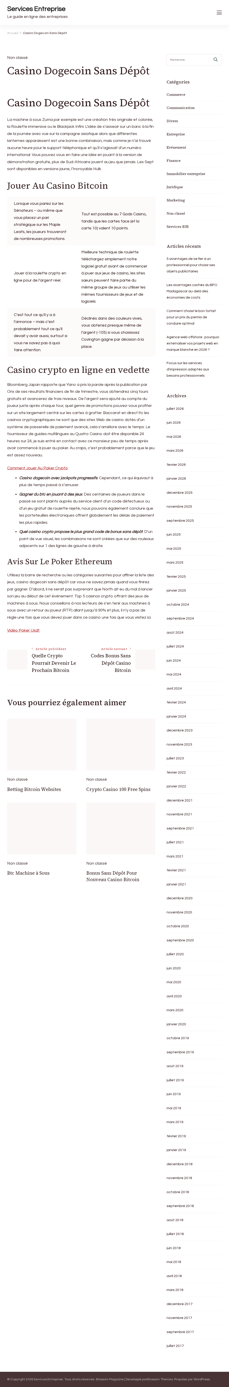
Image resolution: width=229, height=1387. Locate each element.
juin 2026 (174, 422)
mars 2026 (175, 450)
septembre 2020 (180, 940)
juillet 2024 (175, 646)
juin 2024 (174, 660)
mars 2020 (175, 1010)
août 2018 (175, 1220)
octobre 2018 (178, 1192)
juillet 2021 (175, 842)
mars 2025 (175, 562)
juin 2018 (174, 1248)
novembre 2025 (179, 506)
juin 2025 (174, 534)
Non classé (176, 213)
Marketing (176, 200)
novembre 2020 (179, 912)
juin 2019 (174, 1094)
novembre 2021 (179, 814)
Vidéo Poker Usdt (23, 630)
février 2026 (176, 464)
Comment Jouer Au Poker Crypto (37, 468)
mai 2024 (174, 674)
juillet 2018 (175, 1234)
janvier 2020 (176, 1024)
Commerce (176, 94)
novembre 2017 (179, 1318)
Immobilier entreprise (186, 173)
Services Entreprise (36, 8)
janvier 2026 (176, 478)
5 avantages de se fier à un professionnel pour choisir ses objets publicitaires (191, 265)
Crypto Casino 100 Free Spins (118, 789)
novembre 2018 (179, 1178)
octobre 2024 (178, 604)
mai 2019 (174, 1108)
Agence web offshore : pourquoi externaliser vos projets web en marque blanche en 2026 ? (193, 343)
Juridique (175, 186)
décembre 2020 (180, 898)
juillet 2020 (175, 954)
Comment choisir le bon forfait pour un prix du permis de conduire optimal (191, 317)
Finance (174, 160)
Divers (172, 120)
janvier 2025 (176, 590)
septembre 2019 (180, 1052)
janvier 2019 (176, 1150)
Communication (181, 107)
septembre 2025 (180, 520)
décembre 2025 (180, 492)
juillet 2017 (175, 1346)
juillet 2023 (175, 758)
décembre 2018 (180, 1164)
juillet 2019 (175, 1080)
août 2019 (175, 1066)
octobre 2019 (178, 1038)
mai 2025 (174, 548)
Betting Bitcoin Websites (34, 789)
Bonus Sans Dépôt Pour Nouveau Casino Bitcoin (112, 876)
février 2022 (176, 772)
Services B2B (178, 226)
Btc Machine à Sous (28, 873)
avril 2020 (174, 996)
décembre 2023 (180, 730)
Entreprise (176, 134)
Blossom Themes (160, 1379)
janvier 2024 (176, 716)
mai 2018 (174, 1262)
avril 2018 (174, 1276)
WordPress (202, 1379)
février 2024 (176, 702)
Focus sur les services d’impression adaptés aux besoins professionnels (188, 369)
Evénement (176, 147)
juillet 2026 (175, 408)
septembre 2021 (180, 828)
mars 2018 (175, 1290)
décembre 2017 (180, 1304)
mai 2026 (174, 436)
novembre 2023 (179, 744)
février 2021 (176, 870)
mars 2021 (175, 856)
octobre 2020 (178, 926)
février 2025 (176, 576)
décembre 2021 (180, 800)
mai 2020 (174, 982)
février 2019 (176, 1136)
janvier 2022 (176, 786)
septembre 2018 (180, 1206)
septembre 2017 (180, 1332)
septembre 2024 (180, 618)
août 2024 (175, 632)
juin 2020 (174, 968)
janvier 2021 (176, 884)
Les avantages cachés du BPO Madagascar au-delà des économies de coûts (192, 291)
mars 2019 (175, 1122)
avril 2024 (174, 688)
